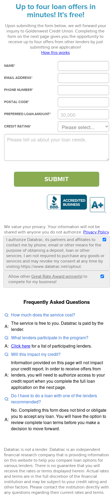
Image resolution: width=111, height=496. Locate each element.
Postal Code (16, 102)
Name (9, 66)
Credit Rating (17, 126)
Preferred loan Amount (27, 114)
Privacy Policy (96, 232)
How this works (55, 52)
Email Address (18, 78)
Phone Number (18, 90)
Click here (20, 346)
